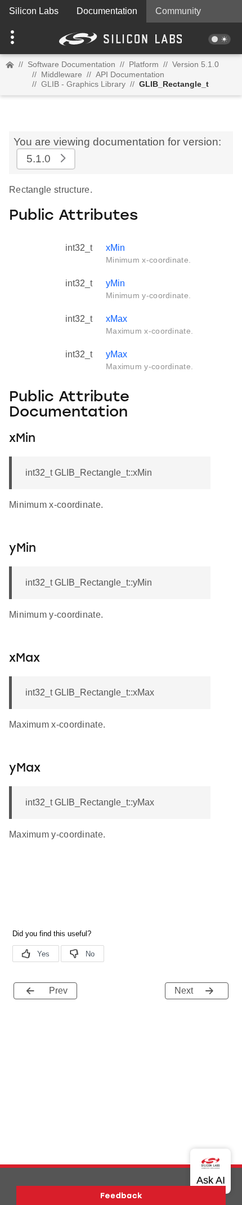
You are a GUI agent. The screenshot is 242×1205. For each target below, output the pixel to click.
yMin (115, 283)
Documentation (107, 11)
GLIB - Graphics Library (83, 83)
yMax (116, 354)
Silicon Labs (34, 11)
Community (178, 11)
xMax (116, 319)
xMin (115, 247)
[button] (18, 38)
